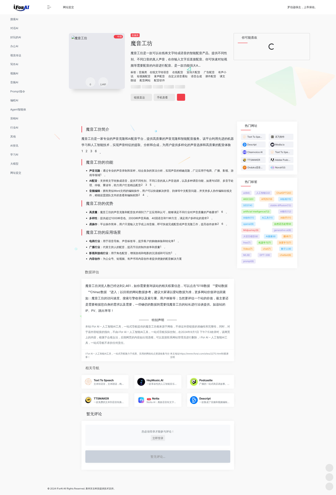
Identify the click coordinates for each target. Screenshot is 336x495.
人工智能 (263, 192)
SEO (247, 205)
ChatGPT (283, 192)
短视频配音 (143, 76)
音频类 (135, 35)
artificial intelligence (256, 211)
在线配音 (177, 72)
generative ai (282, 230)
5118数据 (203, 286)
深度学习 (285, 242)
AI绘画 (285, 199)
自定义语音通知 (177, 76)
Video (247, 248)
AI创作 (248, 217)
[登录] (323, 7)
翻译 (287, 236)
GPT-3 (265, 255)
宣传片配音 (193, 72)
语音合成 (196, 76)
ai (246, 192)
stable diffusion (280, 205)
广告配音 (209, 72)
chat (267, 248)
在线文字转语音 (159, 72)
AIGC (248, 199)
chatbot (285, 255)
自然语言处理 (282, 223)
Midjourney (250, 230)
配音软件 (159, 80)
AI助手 (285, 217)
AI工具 (267, 217)
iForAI (60, 488)
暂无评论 (94, 414)
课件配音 (210, 76)
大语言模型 (250, 236)
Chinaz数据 (98, 292)
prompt (248, 261)
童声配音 (159, 76)
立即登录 (157, 438)
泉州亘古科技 (93, 488)
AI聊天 (285, 211)
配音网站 (145, 80)
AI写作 (266, 199)
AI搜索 (271, 236)
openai (248, 223)
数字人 (286, 248)
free (246, 242)
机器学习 (265, 242)
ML (246, 255)
